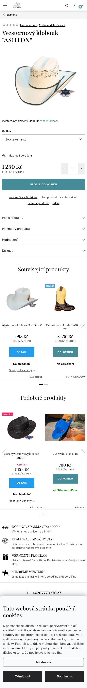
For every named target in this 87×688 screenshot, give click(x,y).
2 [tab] (46, 384)
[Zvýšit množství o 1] (81, 168)
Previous (4, 324)
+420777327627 (46, 593)
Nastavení (43, 662)
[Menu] (5, 5)
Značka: (23, 197)
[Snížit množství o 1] (64, 168)
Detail (22, 352)
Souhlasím (64, 676)
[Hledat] (67, 5)
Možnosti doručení (20, 155)
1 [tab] (41, 384)
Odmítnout (22, 676)
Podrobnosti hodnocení (52, 25)
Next (83, 324)
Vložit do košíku (43, 184)
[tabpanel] (22, 329)
